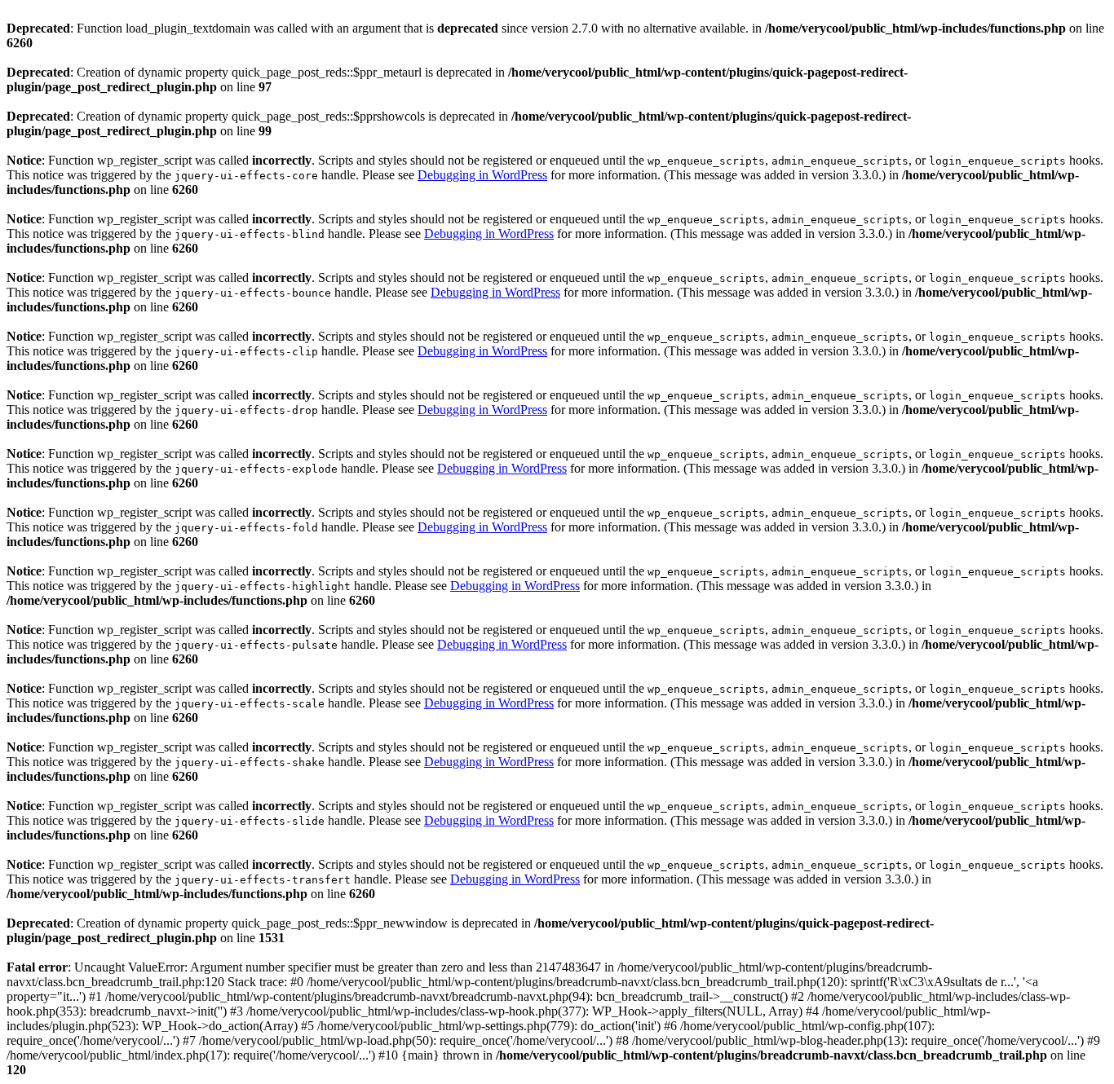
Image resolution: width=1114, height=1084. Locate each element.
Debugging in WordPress (482, 175)
